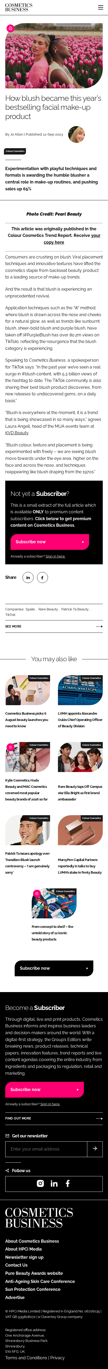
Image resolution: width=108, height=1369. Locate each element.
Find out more (18, 1118)
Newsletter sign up (24, 1257)
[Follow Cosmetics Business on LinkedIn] (54, 1185)
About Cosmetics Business (32, 1241)
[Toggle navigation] (101, 7)
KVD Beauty (16, 432)
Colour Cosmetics (15, 151)
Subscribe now (31, 541)
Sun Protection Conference (33, 1289)
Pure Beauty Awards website (34, 1273)
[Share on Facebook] (42, 577)
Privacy (57, 1357)
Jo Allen (16, 134)
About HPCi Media (23, 1249)
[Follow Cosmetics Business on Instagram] (40, 1185)
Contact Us (16, 1265)
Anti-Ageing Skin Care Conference (40, 1281)
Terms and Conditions (26, 1357)
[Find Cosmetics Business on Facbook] (67, 1185)
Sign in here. (55, 556)
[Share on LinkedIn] (28, 577)
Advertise (15, 1297)
